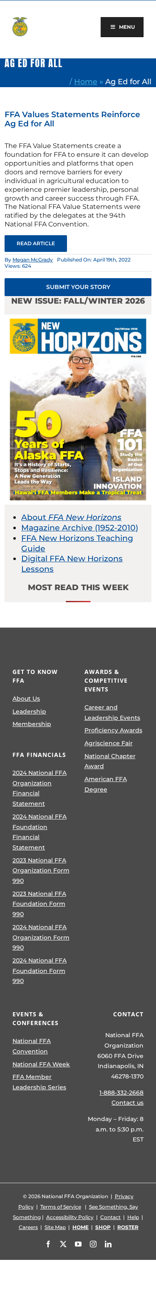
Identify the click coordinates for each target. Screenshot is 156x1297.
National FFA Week (41, 1064)
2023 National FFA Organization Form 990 (40, 871)
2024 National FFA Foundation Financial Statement (39, 832)
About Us (26, 698)
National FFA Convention (31, 1046)
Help (133, 1217)
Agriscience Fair (108, 743)
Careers (28, 1227)
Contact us (127, 1102)
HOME (80, 1227)
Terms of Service (60, 1207)
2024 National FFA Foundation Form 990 (39, 971)
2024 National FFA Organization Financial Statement (39, 788)
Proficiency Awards (113, 730)
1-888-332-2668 (121, 1092)
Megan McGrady (32, 259)
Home (85, 81)
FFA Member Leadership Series (39, 1082)
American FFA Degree (105, 784)
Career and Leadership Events (112, 712)
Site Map (55, 1227)
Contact (110, 1217)
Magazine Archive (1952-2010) (79, 528)
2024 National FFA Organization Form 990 (40, 937)
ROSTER (128, 1227)
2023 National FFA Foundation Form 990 (39, 904)
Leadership (29, 711)
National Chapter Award (110, 761)
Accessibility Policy (70, 1217)
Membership (31, 724)
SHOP (103, 1227)
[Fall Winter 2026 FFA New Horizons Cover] (78, 318)
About (71, 517)
